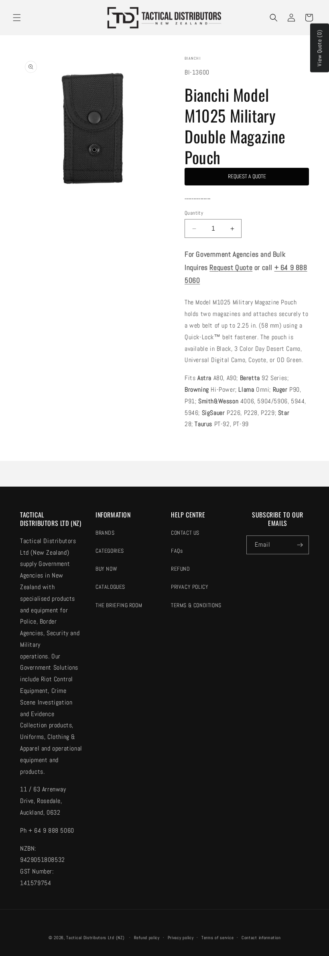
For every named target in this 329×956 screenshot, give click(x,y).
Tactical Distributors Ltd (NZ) (95, 937)
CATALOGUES (110, 586)
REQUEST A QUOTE (247, 176)
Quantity (194, 212)
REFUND (180, 568)
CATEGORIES (109, 550)
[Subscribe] (300, 544)
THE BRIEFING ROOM (118, 605)
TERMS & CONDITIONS (196, 605)
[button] (17, 17)
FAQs (177, 550)
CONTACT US (185, 532)
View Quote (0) (319, 48)
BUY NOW (106, 568)
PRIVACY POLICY (189, 586)
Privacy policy (181, 937)
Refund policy (147, 937)
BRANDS (105, 532)
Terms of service (217, 937)
